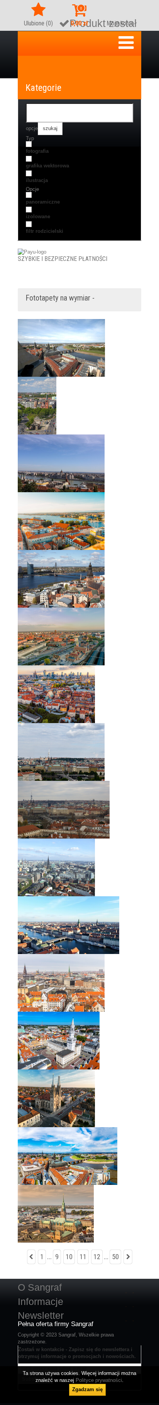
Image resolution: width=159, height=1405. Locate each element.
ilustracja (37, 180)
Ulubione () (38, 23)
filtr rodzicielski (44, 231)
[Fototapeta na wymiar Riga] (61, 578)
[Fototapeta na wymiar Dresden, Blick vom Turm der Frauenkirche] (61, 348)
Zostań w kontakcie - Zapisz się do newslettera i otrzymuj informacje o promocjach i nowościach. (77, 1353)
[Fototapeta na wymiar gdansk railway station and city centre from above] (61, 636)
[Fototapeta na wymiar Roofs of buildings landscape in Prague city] (64, 809)
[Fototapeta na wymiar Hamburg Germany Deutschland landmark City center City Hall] (56, 1213)
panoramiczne (43, 202)
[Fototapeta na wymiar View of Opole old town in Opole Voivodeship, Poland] (59, 1040)
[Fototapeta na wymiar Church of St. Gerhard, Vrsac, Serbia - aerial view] (56, 1098)
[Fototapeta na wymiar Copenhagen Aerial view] (61, 983)
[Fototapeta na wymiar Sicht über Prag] (61, 752)
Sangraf (67, 1335)
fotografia (37, 151)
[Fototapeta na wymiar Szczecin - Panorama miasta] (37, 405)
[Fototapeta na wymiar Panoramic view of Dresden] (67, 1156)
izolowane (38, 216)
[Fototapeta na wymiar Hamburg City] (56, 867)
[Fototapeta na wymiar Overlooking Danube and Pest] (61, 463)
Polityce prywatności (99, 1380)
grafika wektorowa (47, 166)
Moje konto (120, 23)
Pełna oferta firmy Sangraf (55, 1324)
